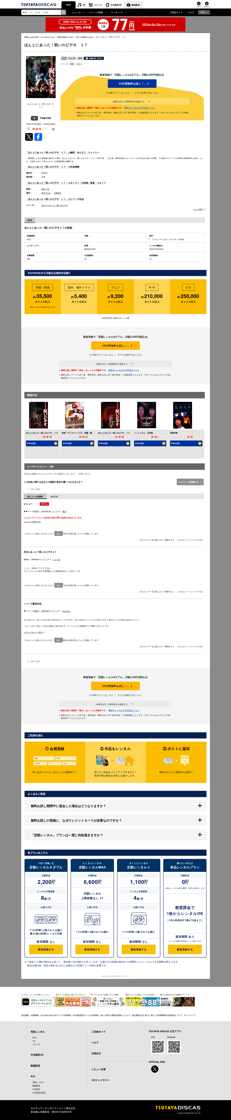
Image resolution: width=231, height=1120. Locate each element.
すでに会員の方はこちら (146, 92)
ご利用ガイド (176, 12)
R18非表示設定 (39, 1092)
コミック (98, 4)
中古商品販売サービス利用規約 (86, 1015)
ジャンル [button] (76, 12)
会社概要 (25, 1015)
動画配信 (136, 4)
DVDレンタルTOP (31, 36)
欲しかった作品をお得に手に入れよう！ (71, 994)
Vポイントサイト (100, 1080)
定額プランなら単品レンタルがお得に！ (141, 994)
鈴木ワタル (46, 193)
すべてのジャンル (48, 36)
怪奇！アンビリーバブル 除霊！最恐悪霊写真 (82, 432)
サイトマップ (189, 1015)
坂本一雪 (45, 189)
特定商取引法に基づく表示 (143, 1015)
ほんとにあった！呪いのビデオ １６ (42, 432)
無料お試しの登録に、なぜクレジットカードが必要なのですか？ (76, 820)
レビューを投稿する (189, 481)
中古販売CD (116, 4)
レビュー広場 (98, 1069)
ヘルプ (190, 12)
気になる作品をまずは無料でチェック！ (175, 994)
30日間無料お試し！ (132, 83)
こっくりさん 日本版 (143, 432)
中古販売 (36, 1089)
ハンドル (56, 559)
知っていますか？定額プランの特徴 (104, 994)
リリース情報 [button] (96, 12)
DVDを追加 (31, 443)
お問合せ (96, 1053)
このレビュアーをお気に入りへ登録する (155, 539)
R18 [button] (203, 12)
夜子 (64, 511)
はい (58, 533)
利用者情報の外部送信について (169, 1015)
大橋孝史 (57, 193)
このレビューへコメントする (189, 539)
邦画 (72, 63)
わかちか (66, 611)
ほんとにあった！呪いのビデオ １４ (114, 432)
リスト (198, 7)
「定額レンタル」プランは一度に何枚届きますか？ (67, 835)
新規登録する (46, 949)
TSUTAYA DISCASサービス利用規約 (55, 1015)
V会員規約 (34, 1015)
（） (53, 128)
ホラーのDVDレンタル (84, 36)
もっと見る (198, 209)
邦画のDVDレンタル (65, 36)
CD (83, 4)
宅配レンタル (38, 1082)
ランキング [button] (117, 12)
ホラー (79, 63)
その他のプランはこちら (118, 92)
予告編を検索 (45, 118)
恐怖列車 (174, 432)
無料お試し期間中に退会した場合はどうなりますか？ (68, 805)
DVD (68, 4)
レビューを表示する (32, 521)
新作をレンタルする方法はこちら (139, 107)
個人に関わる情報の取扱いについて (115, 1015)
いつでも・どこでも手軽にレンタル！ (36, 994)
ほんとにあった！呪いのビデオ (54, 205)
